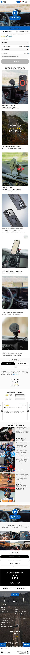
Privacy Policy (4, 613)
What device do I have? (23, 46)
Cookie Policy (4, 616)
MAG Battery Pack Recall (7, 626)
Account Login (4, 611)
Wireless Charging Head (14, 563)
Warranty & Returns (6, 622)
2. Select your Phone (5, 46)
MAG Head (15, 566)
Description (8, 363)
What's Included (22, 363)
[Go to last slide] (2, 411)
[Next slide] (28, 411)
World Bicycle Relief (20, 613)
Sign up (3, 644)
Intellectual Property (20, 611)
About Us (17, 607)
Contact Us (3, 609)
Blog (16, 609)
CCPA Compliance (5, 618)
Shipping (3, 624)
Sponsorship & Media (20, 618)
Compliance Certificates (7, 620)
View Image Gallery (15, 28)
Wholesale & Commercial (21, 616)
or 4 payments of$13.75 (19, 651)
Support (3, 607)
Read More (15, 374)
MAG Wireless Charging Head (15, 560)
